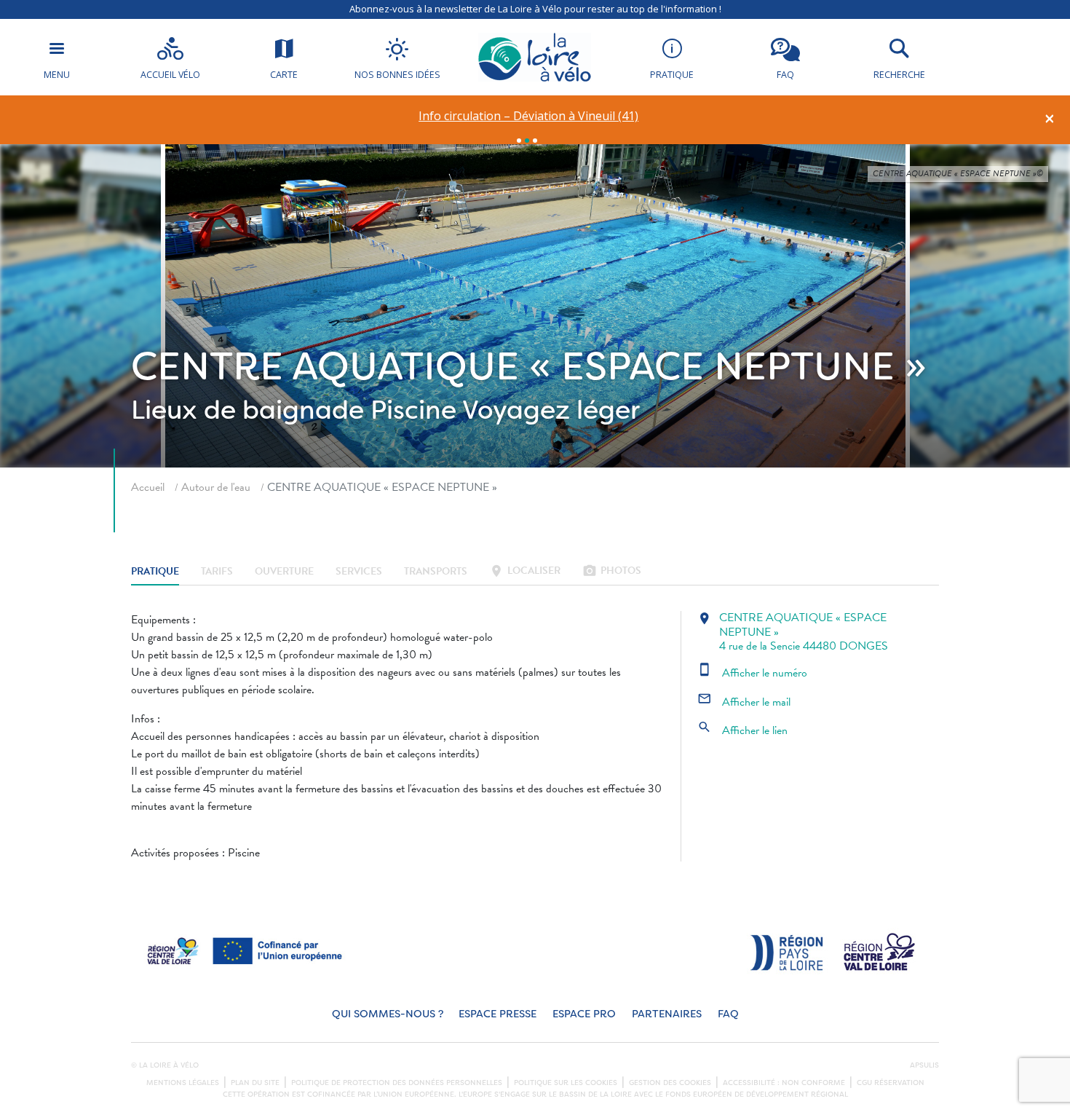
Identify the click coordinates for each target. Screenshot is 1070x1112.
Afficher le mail (743, 702)
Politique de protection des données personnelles (396, 1083)
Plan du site (255, 1083)
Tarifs (217, 572)
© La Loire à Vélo (165, 1065)
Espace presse (497, 1014)
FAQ (728, 1014)
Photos (611, 572)
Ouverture (284, 572)
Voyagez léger (551, 410)
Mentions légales (182, 1083)
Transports (435, 572)
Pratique (155, 572)
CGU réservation (890, 1083)
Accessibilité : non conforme (784, 1083)
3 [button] (535, 140)
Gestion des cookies (670, 1083)
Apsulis (924, 1065)
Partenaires (667, 1014)
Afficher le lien (742, 730)
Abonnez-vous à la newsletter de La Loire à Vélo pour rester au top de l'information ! (535, 8)
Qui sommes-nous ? (387, 1014)
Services (359, 572)
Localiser (524, 572)
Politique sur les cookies (565, 1083)
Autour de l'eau (215, 487)
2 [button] (527, 140)
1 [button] (519, 140)
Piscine (413, 410)
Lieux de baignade (247, 410)
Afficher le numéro (752, 673)
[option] (528, 116)
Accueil (148, 487)
